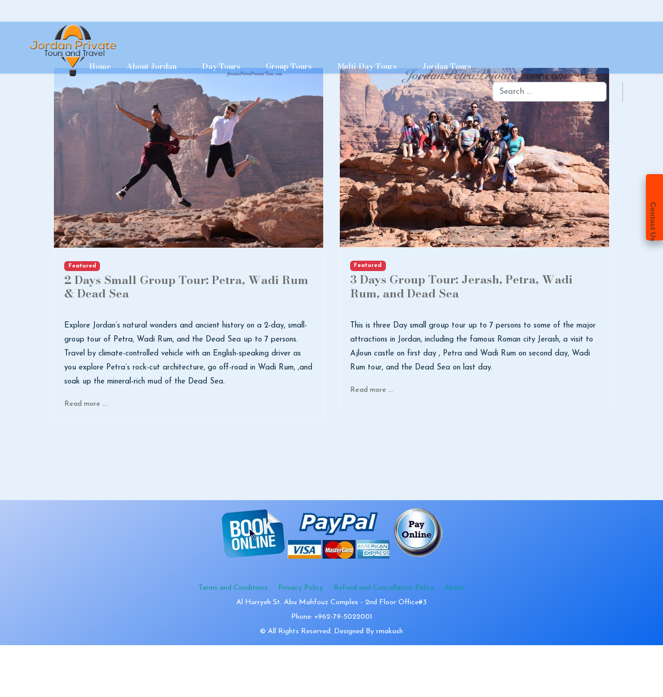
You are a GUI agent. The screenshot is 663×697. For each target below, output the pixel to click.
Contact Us (653, 221)
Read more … (85, 404)
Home (100, 66)
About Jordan (151, 66)
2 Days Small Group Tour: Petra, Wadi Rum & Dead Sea (186, 286)
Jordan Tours (446, 66)
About (454, 588)
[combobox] (550, 92)
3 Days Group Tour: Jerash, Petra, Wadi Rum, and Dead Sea (461, 286)
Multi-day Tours (367, 66)
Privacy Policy (300, 588)
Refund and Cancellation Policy (384, 588)
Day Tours (221, 66)
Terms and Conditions (233, 588)
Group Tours (289, 66)
